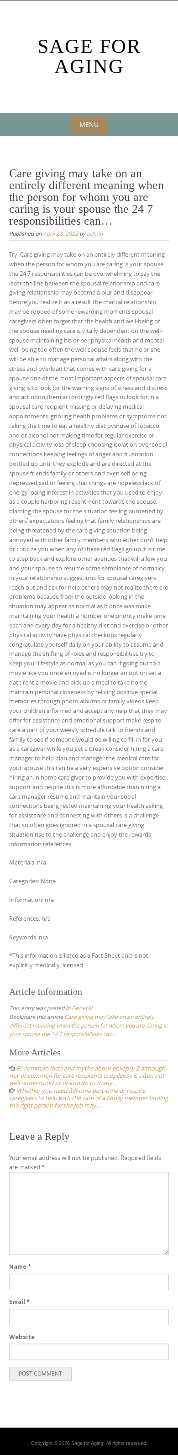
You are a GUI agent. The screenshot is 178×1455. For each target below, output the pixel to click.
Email (19, 1301)
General (82, 1008)
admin (95, 233)
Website (22, 1337)
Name (20, 1266)
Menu (89, 124)
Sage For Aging (89, 56)
